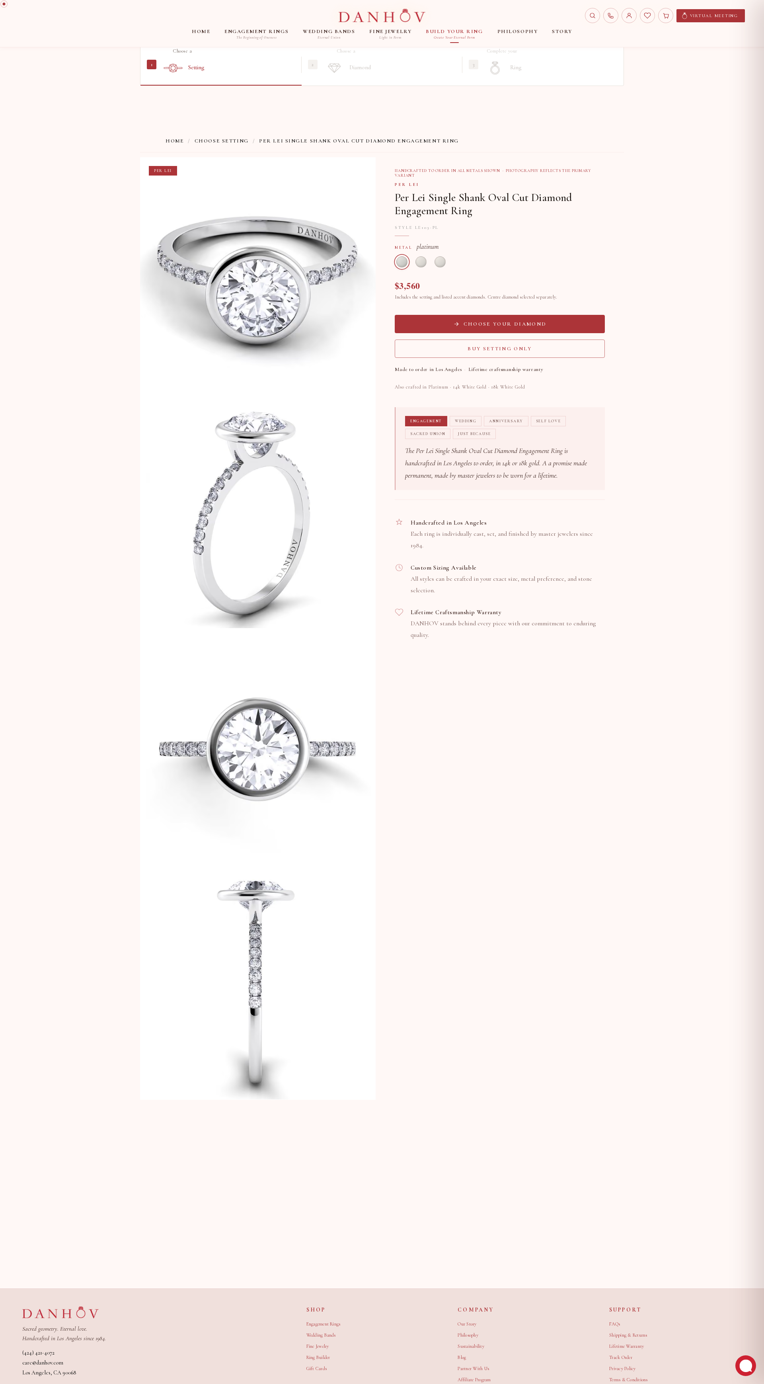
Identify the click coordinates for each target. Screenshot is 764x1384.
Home (175, 141)
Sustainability (471, 1346)
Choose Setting (222, 141)
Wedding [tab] (465, 421)
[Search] (592, 15)
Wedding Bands (321, 1335)
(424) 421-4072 (38, 1352)
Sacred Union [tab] (427, 433)
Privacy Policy (622, 1368)
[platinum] (402, 262)
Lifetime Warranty (626, 1346)
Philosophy (468, 1335)
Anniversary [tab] (506, 421)
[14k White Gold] (421, 262)
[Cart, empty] (665, 15)
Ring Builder (318, 1357)
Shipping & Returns (628, 1335)
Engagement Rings (323, 1324)
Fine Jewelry (317, 1346)
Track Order (620, 1357)
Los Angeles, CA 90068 (49, 1372)
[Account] (629, 15)
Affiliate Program (474, 1379)
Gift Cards (316, 1368)
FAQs (614, 1324)
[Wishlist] (647, 15)
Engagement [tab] (426, 421)
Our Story (467, 1324)
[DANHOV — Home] (382, 15)
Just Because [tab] (474, 433)
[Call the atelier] (610, 15)
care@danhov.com (42, 1362)
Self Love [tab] (548, 421)
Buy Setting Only (500, 349)
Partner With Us (473, 1368)
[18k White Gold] (440, 262)
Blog (462, 1357)
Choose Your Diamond (505, 324)
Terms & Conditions (628, 1379)
